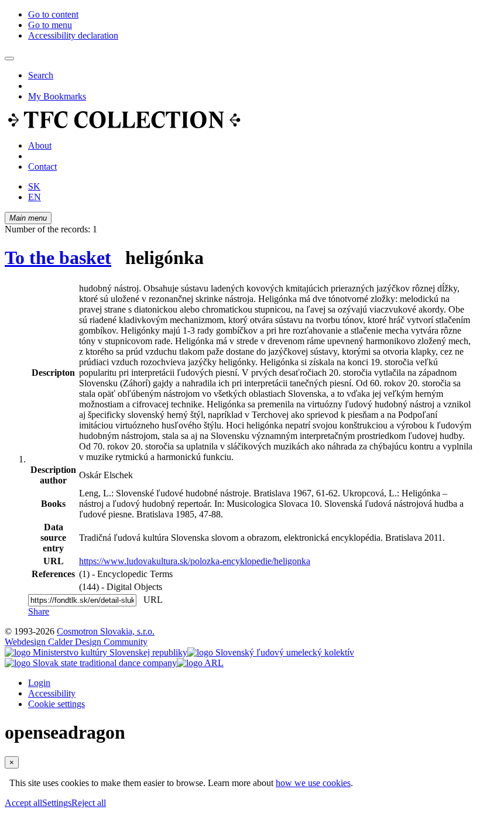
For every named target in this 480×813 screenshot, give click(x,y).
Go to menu (50, 25)
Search (40, 75)
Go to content (53, 14)
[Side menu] (9, 58)
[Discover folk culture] (124, 126)
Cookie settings (56, 704)
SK (34, 186)
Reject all (88, 803)
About (40, 145)
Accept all (23, 803)
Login (39, 683)
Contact (42, 166)
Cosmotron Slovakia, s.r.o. (106, 631)
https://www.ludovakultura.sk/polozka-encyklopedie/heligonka (194, 561)
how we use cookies (313, 783)
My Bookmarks (57, 96)
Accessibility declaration (73, 35)
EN (34, 197)
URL (150, 600)
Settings (56, 803)
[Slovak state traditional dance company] (91, 663)
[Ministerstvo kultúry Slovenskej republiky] (96, 652)
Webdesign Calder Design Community (76, 642)
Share (38, 611)
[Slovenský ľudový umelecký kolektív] (270, 652)
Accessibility (52, 693)
